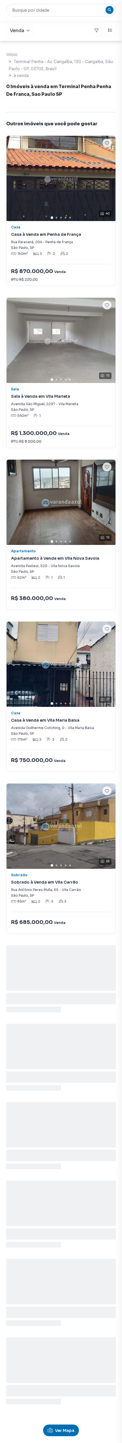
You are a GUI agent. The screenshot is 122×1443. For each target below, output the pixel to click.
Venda (17, 31)
